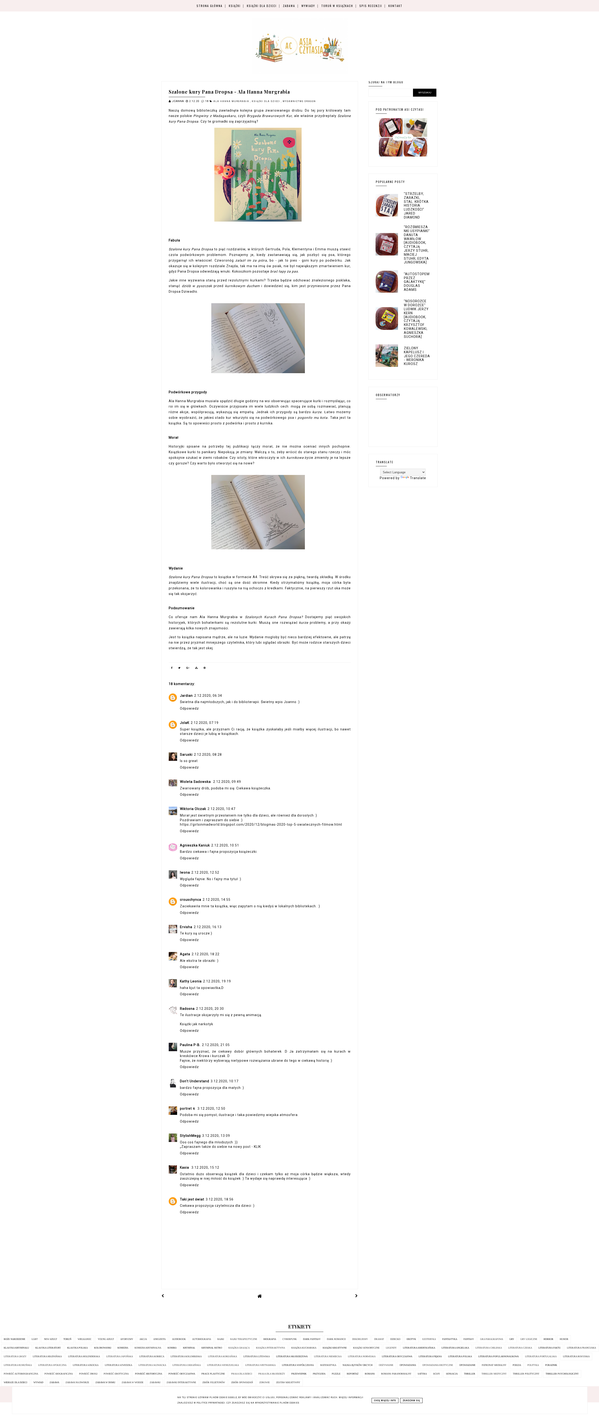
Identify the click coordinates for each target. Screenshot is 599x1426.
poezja (517, 1365)
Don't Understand (194, 1081)
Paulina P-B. (190, 1045)
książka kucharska (303, 1347)
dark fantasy (312, 1339)
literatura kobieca (151, 1356)
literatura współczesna (298, 1365)
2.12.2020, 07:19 (205, 723)
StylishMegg (190, 1136)
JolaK (184, 723)
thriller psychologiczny (562, 1373)
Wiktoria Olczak (193, 809)
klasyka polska (77, 1347)
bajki (220, 1339)
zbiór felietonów (213, 1382)
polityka (533, 1365)
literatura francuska (581, 1347)
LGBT (35, 1339)
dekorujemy (360, 1339)
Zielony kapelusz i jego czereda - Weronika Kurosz (417, 356)
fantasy (469, 1339)
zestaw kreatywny (288, 1382)
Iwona (185, 872)
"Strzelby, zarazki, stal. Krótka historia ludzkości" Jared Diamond (416, 205)
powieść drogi (88, 1373)
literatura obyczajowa (397, 1356)
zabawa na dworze (77, 1382)
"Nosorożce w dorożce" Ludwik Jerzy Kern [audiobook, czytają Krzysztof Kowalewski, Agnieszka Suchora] (416, 318)
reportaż (352, 1373)
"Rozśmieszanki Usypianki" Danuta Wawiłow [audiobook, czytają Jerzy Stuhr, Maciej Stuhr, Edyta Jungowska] (417, 244)
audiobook (179, 1339)
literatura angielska (455, 1347)
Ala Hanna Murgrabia (231, 101)
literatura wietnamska (260, 1365)
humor (564, 1339)
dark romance (336, 1339)
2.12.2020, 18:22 (205, 954)
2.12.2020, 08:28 (208, 754)
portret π (188, 1108)
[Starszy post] (356, 1296)
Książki (235, 6)
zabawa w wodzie (132, 1382)
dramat (379, 1339)
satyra (422, 1373)
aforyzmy (126, 1339)
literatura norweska (362, 1356)
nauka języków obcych (358, 1365)
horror (548, 1339)
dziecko (395, 1339)
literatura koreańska (222, 1356)
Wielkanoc (84, 1339)
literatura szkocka (86, 1365)
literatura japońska (119, 1356)
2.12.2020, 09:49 (227, 782)
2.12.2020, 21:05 (216, 1045)
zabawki (155, 1382)
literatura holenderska (84, 1356)
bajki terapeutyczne (243, 1339)
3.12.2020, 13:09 (216, 1136)
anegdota (159, 1339)
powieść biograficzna (58, 1373)
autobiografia (201, 1339)
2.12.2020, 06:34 (208, 695)
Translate (418, 478)
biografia (269, 1339)
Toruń (67, 1339)
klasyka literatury (48, 1347)
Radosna (187, 1008)
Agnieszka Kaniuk (195, 845)
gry (511, 1339)
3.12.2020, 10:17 (224, 1081)
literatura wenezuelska (223, 1365)
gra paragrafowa (491, 1339)
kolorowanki (102, 1347)
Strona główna (210, 6)
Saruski (186, 754)
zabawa (54, 1382)
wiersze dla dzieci (15, 1382)
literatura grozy (15, 1356)
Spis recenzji (370, 6)
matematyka (328, 1365)
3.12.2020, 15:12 (205, 1167)
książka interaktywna (270, 1347)
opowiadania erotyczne (437, 1365)
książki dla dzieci (266, 101)
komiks (172, 1347)
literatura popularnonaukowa (498, 1356)
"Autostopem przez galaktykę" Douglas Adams (417, 282)
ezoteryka (429, 1339)
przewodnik (299, 1373)
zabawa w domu (105, 1382)
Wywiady (308, 6)
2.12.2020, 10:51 (225, 845)
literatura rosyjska (576, 1356)
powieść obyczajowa (181, 1373)
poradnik (551, 1365)
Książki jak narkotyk (196, 1024)
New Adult (50, 1339)
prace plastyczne (213, 1373)
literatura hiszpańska (47, 1356)
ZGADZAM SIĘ (411, 1400)
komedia (122, 1347)
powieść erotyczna (116, 1373)
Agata (185, 954)
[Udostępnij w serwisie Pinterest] (204, 669)
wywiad (38, 1382)
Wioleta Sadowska (196, 782)
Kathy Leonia (191, 981)
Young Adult (106, 1339)
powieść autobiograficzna (21, 1373)
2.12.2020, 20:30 (210, 1008)
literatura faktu (549, 1347)
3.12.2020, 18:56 (220, 1199)
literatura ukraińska (186, 1365)
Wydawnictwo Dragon (299, 101)
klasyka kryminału (16, 1347)
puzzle (336, 1373)
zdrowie (264, 1382)
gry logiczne (528, 1339)
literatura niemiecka (328, 1356)
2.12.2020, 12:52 (205, 872)
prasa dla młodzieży (271, 1373)
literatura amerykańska (419, 1347)
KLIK (257, 1147)
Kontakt (395, 6)
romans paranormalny (396, 1373)
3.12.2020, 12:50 (211, 1108)
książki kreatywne (335, 1347)
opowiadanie (467, 1365)
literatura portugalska (541, 1356)
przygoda (319, 1373)
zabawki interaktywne (181, 1382)
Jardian (186, 695)
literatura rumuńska (18, 1365)
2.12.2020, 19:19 (217, 981)
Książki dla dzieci (262, 6)
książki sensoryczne (366, 1347)
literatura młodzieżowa (292, 1356)
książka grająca (239, 1347)
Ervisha (186, 927)
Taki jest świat (192, 1199)
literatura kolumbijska (186, 1356)
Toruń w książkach (337, 6)
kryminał (189, 1347)
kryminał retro (211, 1347)
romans (370, 1373)
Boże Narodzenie (14, 1339)
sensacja (452, 1373)
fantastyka (449, 1339)
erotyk (411, 1339)
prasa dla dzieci (241, 1373)
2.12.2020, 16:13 (208, 927)
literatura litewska (256, 1356)
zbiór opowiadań (242, 1382)
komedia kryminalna (148, 1347)
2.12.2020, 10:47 (221, 809)
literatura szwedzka (118, 1365)
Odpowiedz (189, 708)
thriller (469, 1373)
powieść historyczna (148, 1373)
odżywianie (386, 1365)
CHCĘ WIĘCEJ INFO (385, 1400)
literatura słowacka (152, 1365)
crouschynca (190, 899)
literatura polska (460, 1356)
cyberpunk (289, 1339)
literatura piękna (430, 1356)
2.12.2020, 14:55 (216, 899)
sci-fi (436, 1373)
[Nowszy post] (162, 1296)
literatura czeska (520, 1347)
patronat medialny (494, 1365)
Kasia (185, 1167)
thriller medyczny (494, 1373)
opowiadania (408, 1365)
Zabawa (289, 6)
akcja (143, 1339)
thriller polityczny (526, 1373)
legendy (391, 1347)
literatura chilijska (488, 1347)
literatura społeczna (52, 1365)
